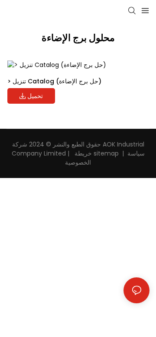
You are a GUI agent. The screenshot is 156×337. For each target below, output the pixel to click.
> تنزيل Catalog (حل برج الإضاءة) (54, 81)
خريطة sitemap (95, 153)
